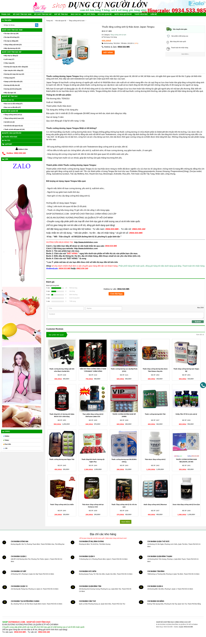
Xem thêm (184, 54)
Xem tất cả (200, 334)
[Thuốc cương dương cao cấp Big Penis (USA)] (124, 353)
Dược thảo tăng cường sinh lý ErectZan (186, 504)
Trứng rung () (9, 78)
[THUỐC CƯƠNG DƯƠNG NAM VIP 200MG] (124, 398)
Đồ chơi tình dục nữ (43, 14)
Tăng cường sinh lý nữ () (13, 114)
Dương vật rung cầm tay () (14, 74)
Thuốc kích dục (141, 14)
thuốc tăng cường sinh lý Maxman (155, 504)
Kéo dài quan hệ (105, 14)
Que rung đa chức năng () (13, 70)
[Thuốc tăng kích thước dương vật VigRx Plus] (93, 443)
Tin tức (7, 140)
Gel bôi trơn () (9, 122)
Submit (198, 322)
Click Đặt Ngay (116, 294)
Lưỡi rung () (9, 59)
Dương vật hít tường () (12, 89)
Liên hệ (154, 14)
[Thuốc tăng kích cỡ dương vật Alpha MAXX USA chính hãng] (61, 398)
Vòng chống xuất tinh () (13, 45)
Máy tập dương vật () (12, 48)
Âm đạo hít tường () (11, 37)
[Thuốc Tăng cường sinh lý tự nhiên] (61, 489)
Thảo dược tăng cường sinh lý (155, 459)
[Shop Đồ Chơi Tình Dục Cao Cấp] (40, 6)
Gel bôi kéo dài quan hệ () (13, 126)
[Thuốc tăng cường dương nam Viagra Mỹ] (186, 353)
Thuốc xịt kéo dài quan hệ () (14, 129)
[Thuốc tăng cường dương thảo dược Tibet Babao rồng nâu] (155, 353)
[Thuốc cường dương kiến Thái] (155, 398)
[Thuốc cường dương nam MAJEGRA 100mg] (124, 443)
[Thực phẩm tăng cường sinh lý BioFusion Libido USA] (93, 398)
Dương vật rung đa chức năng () (16, 67)
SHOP (26, 622)
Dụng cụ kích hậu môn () (13, 81)
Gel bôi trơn (89, 14)
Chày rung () (9, 63)
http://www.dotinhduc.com (86, 242)
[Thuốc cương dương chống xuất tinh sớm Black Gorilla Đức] (61, 353)
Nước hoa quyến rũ (123, 14)
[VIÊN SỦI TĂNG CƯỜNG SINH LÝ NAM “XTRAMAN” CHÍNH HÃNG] (93, 353)
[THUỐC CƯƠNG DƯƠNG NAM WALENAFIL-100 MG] (186, 443)
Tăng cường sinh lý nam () (14, 118)
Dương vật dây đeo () (12, 85)
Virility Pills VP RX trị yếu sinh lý (186, 414)
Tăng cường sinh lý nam (118, 35)
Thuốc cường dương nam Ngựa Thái (61, 459)
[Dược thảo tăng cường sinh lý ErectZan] (186, 489)
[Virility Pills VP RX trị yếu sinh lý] (186, 398)
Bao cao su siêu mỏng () (13, 103)
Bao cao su (76, 14)
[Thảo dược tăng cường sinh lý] (155, 443)
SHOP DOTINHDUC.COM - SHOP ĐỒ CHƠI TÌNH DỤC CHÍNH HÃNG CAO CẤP (81, 214)
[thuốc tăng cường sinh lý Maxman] (155, 489)
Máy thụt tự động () (11, 55)
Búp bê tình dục (61, 14)
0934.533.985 (124, 47)
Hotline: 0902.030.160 (16, 153)
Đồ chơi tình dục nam (22, 14)
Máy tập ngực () (10, 93)
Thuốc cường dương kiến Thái (155, 414)
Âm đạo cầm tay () (11, 33)
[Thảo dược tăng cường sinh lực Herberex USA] (93, 489)
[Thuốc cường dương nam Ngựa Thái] (61, 443)
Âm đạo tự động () (11, 41)
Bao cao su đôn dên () (12, 107)
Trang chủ (5, 14)
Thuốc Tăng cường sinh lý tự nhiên (62, 504)
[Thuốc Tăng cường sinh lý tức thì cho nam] (124, 489)
